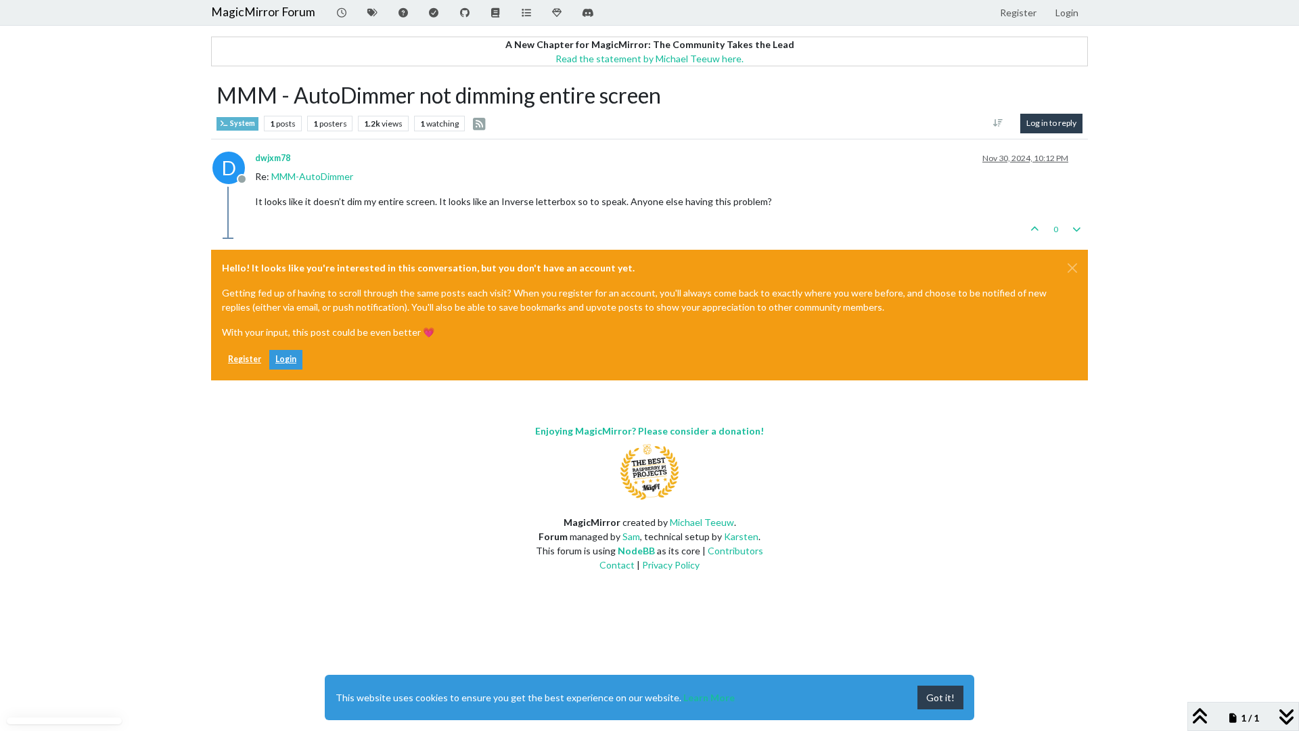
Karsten (741, 536)
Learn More (709, 697)
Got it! (940, 697)
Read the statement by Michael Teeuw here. (649, 58)
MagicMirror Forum (263, 12)
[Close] (1072, 268)
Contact (617, 565)
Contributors (735, 550)
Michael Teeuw (702, 522)
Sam (631, 536)
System (242, 123)
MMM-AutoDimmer (312, 176)
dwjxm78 (272, 158)
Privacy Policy (671, 565)
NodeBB (636, 550)
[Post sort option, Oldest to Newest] (998, 123)
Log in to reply (1051, 123)
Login (285, 359)
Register (244, 359)
